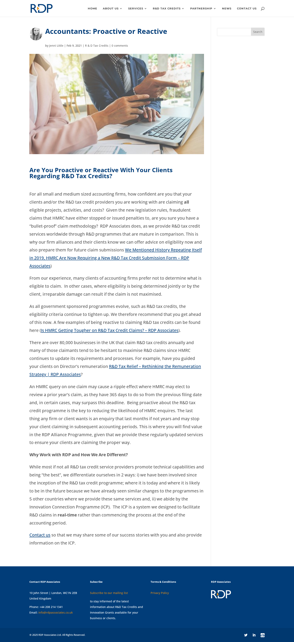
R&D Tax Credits (167, 8)
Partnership (201, 8)
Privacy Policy (160, 593)
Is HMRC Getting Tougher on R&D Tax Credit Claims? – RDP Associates (109, 330)
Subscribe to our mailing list (109, 593)
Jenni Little (56, 45)
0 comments (120, 45)
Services (135, 8)
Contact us (247, 8)
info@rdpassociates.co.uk (55, 612)
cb (263, 635)
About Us (111, 8)
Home (92, 8)
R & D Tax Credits (96, 45)
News (226, 8)
